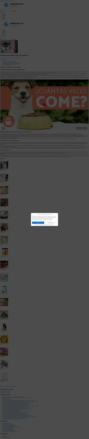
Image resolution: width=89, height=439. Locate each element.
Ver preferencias (51, 222)
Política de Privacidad (45, 224)
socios (47, 217)
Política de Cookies (38, 224)
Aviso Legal (52, 224)
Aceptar (38, 222)
